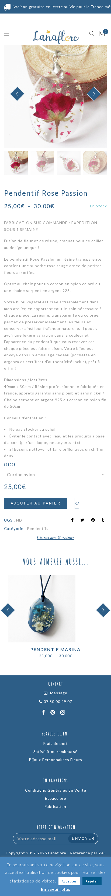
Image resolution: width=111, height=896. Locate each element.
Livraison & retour (55, 537)
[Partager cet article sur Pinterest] (93, 520)
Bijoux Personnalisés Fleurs (55, 759)
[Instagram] (63, 713)
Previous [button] (14, 97)
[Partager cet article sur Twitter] (82, 520)
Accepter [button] (69, 881)
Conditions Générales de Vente (55, 790)
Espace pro (55, 798)
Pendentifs (37, 528)
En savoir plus (55, 889)
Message (58, 693)
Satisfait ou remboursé (55, 751)
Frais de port (55, 743)
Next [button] (90, 97)
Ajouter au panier (36, 503)
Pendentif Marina (55, 649)
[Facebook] (44, 713)
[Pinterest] (53, 713)
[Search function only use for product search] (92, 33)
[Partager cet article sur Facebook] (72, 520)
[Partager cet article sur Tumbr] (103, 520)
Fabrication (55, 806)
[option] (55, 96)
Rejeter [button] (92, 881)
